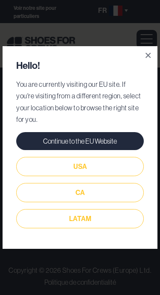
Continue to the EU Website (80, 141)
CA (80, 193)
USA (80, 166)
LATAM (80, 219)
